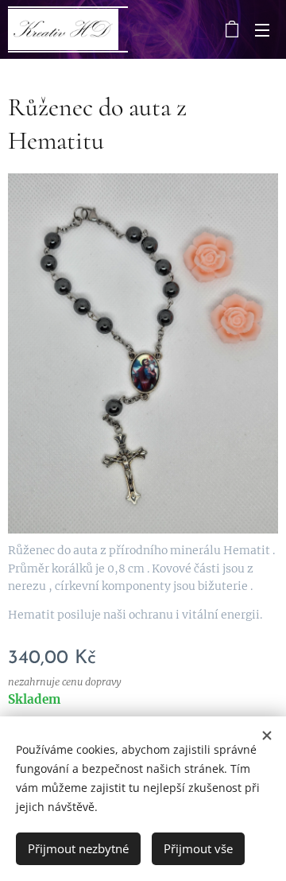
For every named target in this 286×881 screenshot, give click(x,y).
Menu (262, 29)
